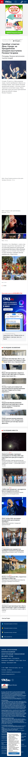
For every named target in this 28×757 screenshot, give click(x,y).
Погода (11, 656)
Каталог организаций (7, 654)
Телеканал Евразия (19, 654)
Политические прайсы (13, 667)
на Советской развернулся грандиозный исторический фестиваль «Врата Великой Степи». (13, 249)
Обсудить (17, 41)
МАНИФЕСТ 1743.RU (14, 660)
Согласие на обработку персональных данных (11, 672)
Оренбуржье (9, 669)
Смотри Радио (6, 618)
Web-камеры (4, 656)
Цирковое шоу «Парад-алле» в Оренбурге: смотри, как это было (13, 337)
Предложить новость (6, 658)
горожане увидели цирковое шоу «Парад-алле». (12, 253)
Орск (20, 667)
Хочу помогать (15, 658)
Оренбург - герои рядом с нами (8, 662)
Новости (3, 649)
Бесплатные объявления (8, 651)
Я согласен (14, 753)
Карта (20, 660)
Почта (24, 660)
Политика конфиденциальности (8, 674)
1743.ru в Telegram (12, 649)
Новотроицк (3, 669)
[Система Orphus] (4, 687)
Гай (22, 667)
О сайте (3, 667)
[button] (3, 224)
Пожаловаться (4, 660)
